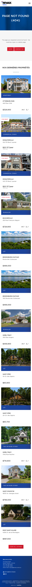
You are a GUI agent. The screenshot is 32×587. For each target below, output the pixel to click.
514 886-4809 (9, 566)
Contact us (19, 49)
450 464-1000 (9, 564)
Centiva (18, 585)
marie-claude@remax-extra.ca (13, 567)
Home (10, 49)
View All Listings (16, 546)
